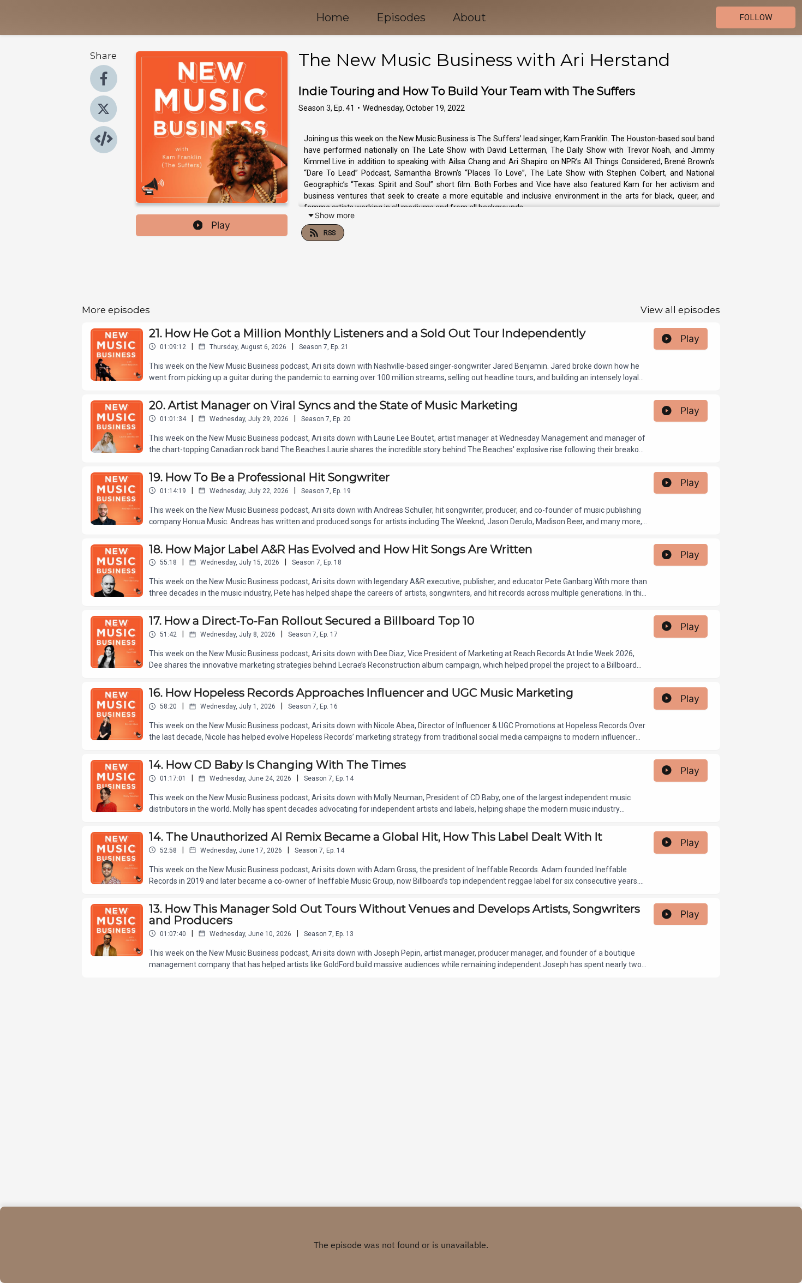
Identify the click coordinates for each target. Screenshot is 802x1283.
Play (220, 225)
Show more (335, 215)
